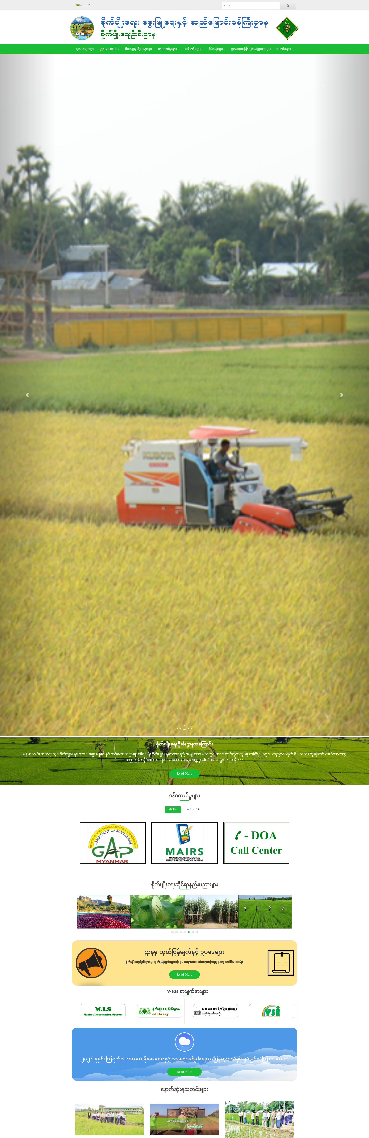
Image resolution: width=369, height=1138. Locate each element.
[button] (27, 395)
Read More (184, 773)
